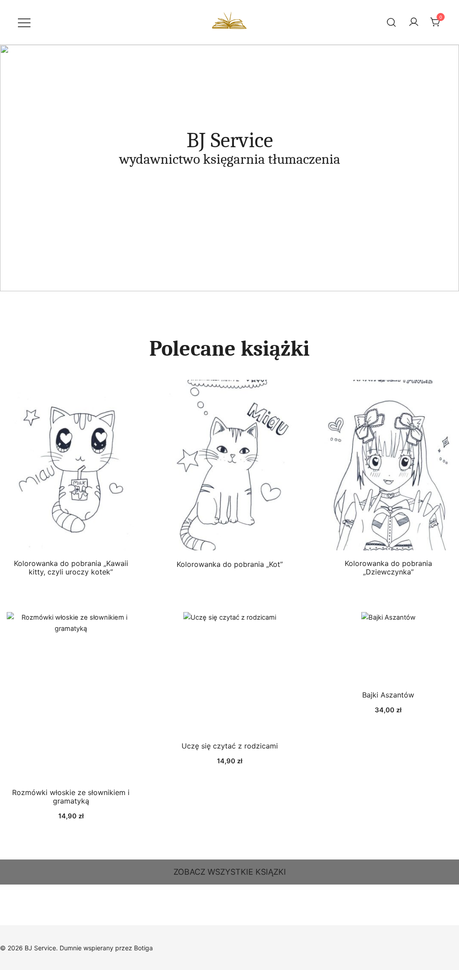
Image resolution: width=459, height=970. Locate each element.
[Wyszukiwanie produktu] (391, 22)
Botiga (143, 948)
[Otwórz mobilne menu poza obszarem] (24, 22)
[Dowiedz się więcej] (71, 467)
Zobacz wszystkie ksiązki (229, 871)
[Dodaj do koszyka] (71, 697)
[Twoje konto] (413, 22)
